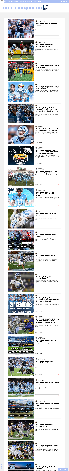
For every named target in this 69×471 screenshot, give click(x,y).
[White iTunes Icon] (66, 1)
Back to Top (1, 466)
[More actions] (59, 21)
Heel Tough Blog (22, 8)
